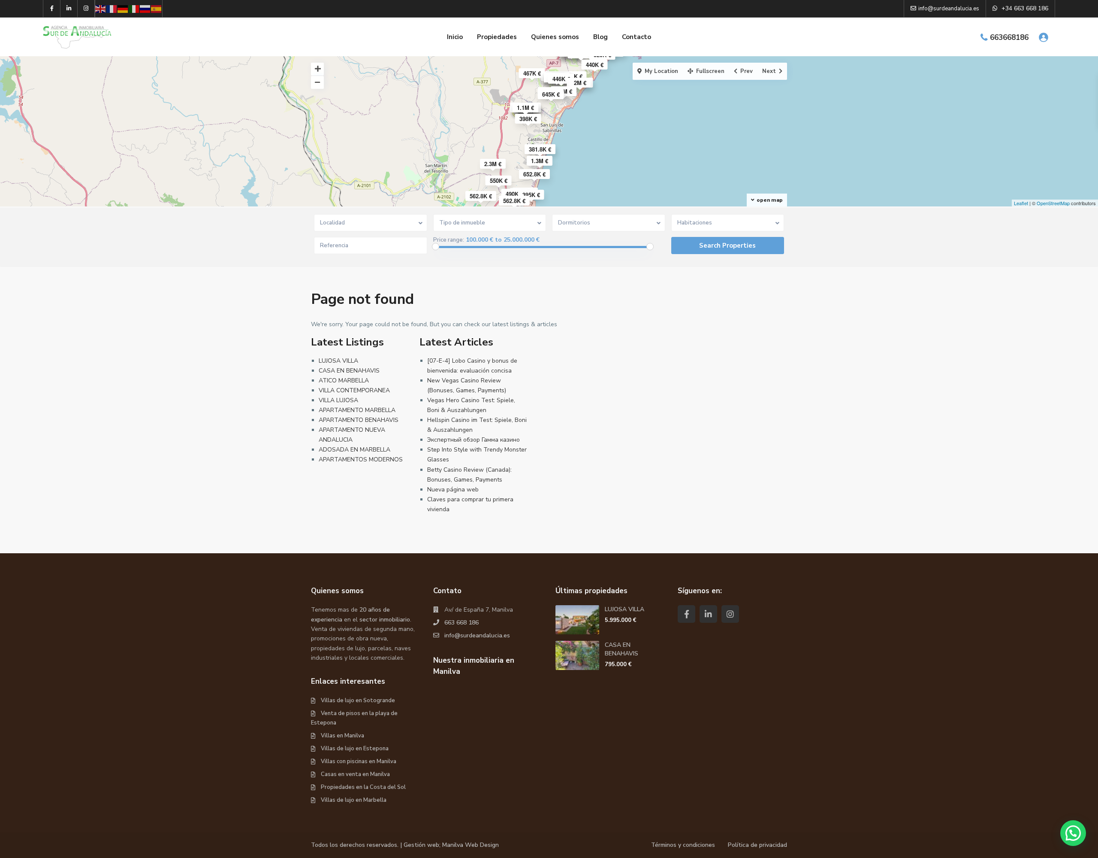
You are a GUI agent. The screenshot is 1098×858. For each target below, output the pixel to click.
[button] (1073, 833)
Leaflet (1021, 203)
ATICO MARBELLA (344, 380)
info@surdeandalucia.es (477, 635)
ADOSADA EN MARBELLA (354, 450)
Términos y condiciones (683, 845)
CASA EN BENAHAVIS (349, 371)
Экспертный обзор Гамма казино (473, 440)
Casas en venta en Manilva (355, 774)
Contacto (636, 37)
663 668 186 (461, 622)
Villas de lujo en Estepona (355, 748)
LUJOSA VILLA (338, 361)
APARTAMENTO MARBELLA (357, 410)
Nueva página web (453, 489)
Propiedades (497, 37)
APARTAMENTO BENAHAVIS (358, 420)
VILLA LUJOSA (338, 400)
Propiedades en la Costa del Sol (363, 787)
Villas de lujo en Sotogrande (358, 700)
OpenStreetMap (1053, 203)
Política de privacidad (757, 845)
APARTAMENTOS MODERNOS (361, 459)
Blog (600, 37)
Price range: (448, 240)
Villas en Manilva (342, 736)
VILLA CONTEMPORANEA (354, 390)
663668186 (1009, 37)
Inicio (455, 37)
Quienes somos (555, 37)
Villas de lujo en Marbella (353, 800)
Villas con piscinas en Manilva (358, 761)
